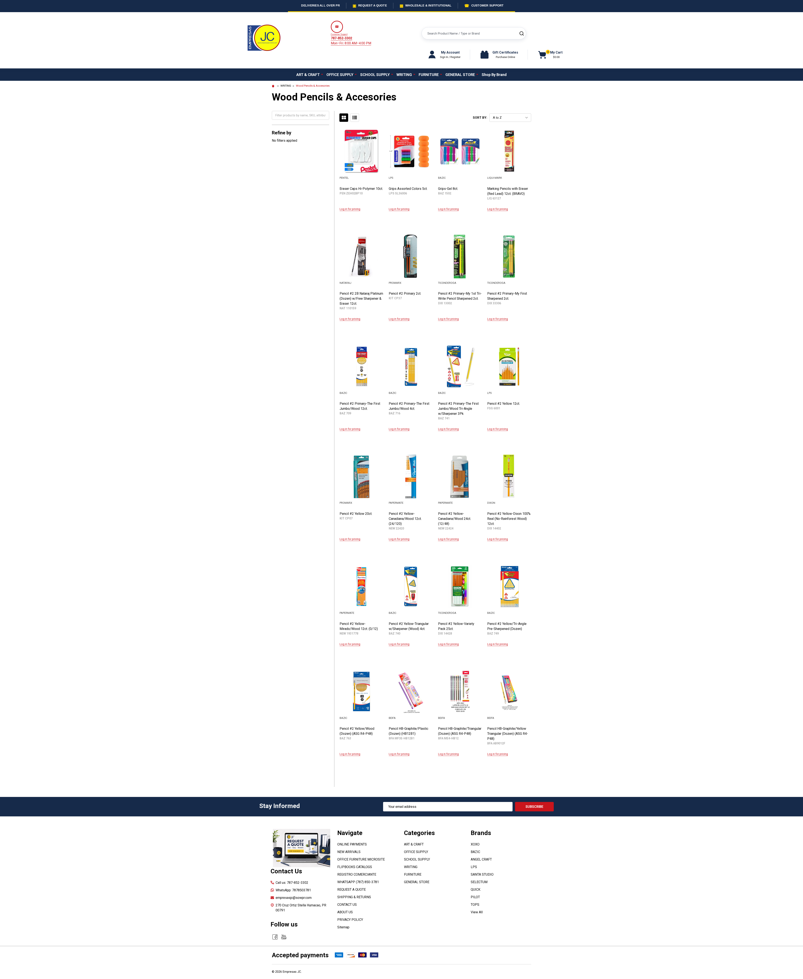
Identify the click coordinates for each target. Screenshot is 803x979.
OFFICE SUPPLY (339, 74)
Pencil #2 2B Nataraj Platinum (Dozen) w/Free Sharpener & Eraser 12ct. (361, 299)
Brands (481, 832)
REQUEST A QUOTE (351, 890)
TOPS (475, 905)
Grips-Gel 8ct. (448, 189)
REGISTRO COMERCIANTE (356, 874)
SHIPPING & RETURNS (354, 897)
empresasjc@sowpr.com (294, 898)
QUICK (475, 890)
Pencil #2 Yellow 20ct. (356, 514)
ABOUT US (345, 912)
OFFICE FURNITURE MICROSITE (361, 859)
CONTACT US (347, 905)
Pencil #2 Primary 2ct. (405, 293)
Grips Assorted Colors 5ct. (408, 189)
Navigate (349, 832)
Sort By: (480, 117)
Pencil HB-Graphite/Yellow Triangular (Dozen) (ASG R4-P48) (507, 734)
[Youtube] (283, 937)
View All (477, 912)
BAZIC (475, 852)
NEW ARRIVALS (349, 852)
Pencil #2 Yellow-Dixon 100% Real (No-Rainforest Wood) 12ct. (509, 519)
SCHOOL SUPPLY (375, 74)
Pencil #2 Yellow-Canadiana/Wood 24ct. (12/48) (454, 519)
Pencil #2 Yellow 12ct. (503, 404)
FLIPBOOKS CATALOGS (354, 867)
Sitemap (343, 927)
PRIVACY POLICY (350, 920)
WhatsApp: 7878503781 (293, 890)
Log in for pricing (350, 209)
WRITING (404, 74)
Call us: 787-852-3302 (292, 883)
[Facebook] (275, 937)
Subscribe (534, 807)
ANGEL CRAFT (481, 859)
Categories (419, 832)
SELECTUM (479, 882)
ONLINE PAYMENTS (352, 844)
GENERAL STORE (460, 74)
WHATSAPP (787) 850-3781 (358, 882)
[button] (301, 848)
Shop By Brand (494, 74)
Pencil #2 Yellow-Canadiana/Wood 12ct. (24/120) (405, 519)
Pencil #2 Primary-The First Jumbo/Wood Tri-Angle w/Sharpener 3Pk (458, 409)
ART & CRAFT (308, 74)
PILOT (475, 897)
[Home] (274, 85)
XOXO (475, 844)
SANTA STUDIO (482, 874)
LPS (474, 867)
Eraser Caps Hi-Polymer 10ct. (361, 189)
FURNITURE (429, 74)
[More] (322, 74)
